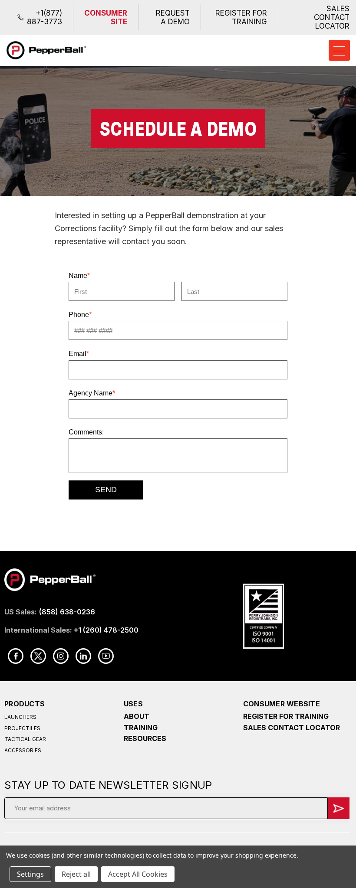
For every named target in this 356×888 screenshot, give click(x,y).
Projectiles (22, 728)
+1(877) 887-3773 (44, 17)
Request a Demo (173, 17)
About (136, 716)
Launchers (20, 717)
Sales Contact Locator (331, 17)
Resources (145, 738)
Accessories (22, 750)
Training (141, 727)
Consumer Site (105, 17)
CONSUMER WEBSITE (281, 703)
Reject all (76, 874)
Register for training (286, 716)
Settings (30, 874)
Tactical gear (25, 739)
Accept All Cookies (138, 874)
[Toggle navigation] (339, 50)
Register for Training (241, 17)
